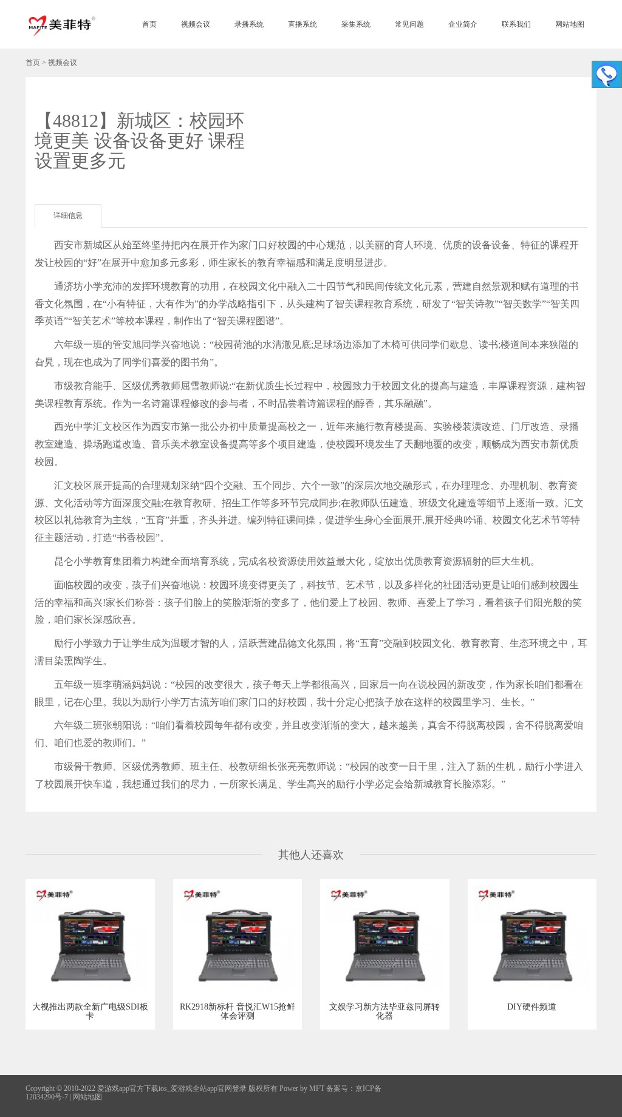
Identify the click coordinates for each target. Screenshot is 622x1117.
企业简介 (462, 24)
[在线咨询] (607, 74)
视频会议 (195, 24)
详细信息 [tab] (68, 215)
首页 (149, 24)
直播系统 (302, 24)
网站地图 (569, 24)
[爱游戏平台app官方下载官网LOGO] (61, 24)
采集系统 (356, 24)
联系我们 (516, 24)
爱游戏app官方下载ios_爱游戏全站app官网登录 (172, 1088)
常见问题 (409, 24)
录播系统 (249, 24)
